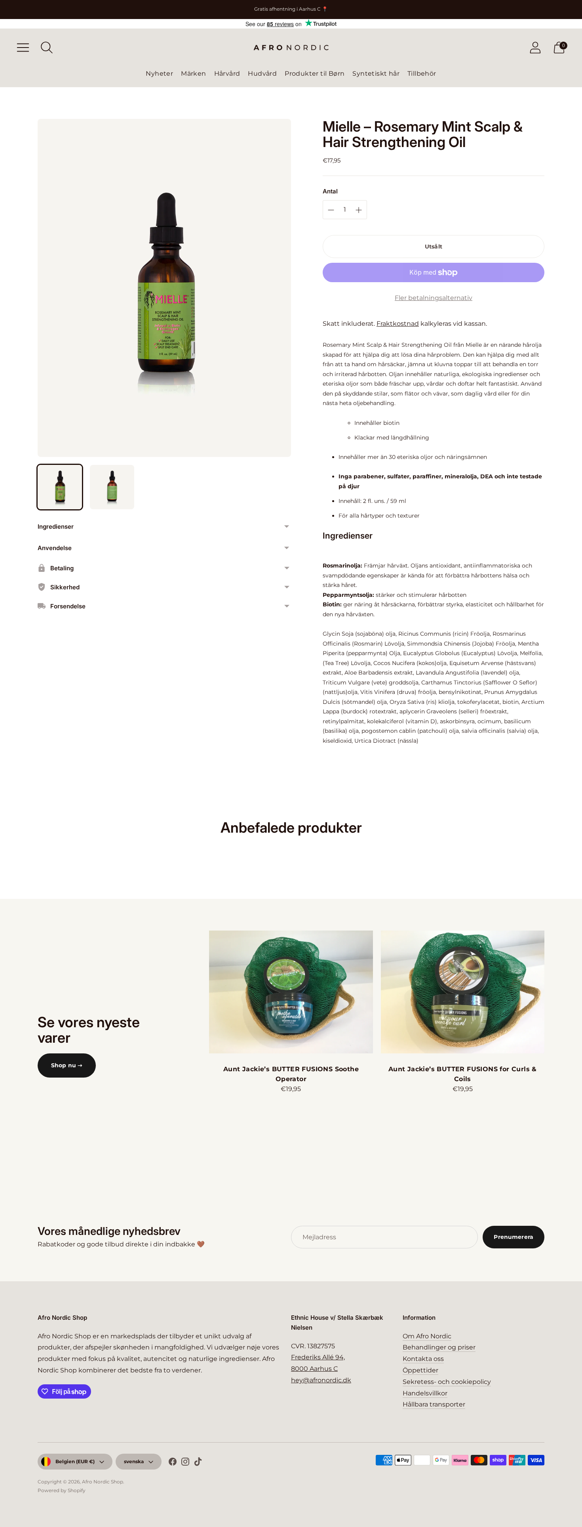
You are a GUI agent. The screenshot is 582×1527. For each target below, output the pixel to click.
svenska (134, 1461)
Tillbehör (421, 73)
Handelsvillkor (425, 1393)
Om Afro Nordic (427, 1336)
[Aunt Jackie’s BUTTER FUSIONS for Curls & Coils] (462, 992)
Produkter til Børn (314, 73)
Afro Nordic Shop (102, 1482)
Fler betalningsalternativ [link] (433, 298)
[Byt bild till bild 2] (112, 487)
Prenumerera (513, 1236)
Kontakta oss (423, 1359)
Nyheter (159, 73)
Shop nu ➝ (66, 1065)
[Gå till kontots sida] (535, 47)
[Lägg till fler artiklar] (331, 210)
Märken (193, 73)
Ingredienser (56, 526)
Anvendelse (55, 548)
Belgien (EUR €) (75, 1461)
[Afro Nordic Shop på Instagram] (185, 1463)
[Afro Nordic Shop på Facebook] (172, 1463)
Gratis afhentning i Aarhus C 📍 (291, 9)
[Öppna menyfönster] (23, 47)
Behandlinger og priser (439, 1347)
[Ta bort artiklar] (359, 210)
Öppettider (420, 1370)
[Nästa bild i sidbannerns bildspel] (552, 992)
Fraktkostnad (398, 323)
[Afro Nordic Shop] (291, 47)
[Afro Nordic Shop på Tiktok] (198, 1463)
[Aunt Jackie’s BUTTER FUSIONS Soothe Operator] (291, 992)
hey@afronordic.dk (321, 1380)
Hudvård (262, 73)
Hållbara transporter (434, 1404)
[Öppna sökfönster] (47, 47)
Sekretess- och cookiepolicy (447, 1382)
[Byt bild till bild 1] (60, 487)
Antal (330, 191)
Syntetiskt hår (375, 73)
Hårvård (227, 73)
